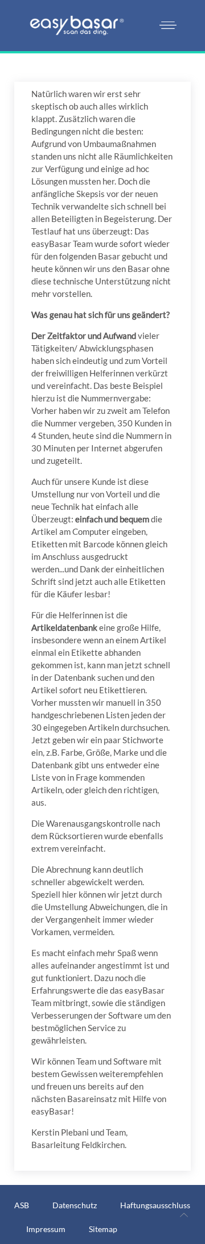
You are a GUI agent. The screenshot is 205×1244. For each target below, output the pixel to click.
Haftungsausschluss (155, 1205)
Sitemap (103, 1229)
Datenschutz (74, 1205)
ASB (21, 1205)
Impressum (45, 1229)
